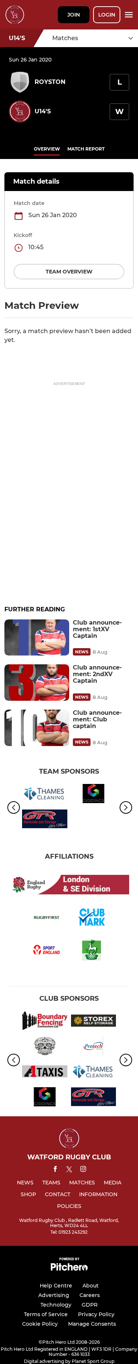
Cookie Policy (40, 1324)
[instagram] (83, 1170)
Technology (55, 1304)
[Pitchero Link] (69, 1268)
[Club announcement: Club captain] (36, 728)
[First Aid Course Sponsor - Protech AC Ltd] (93, 1047)
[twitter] (69, 1170)
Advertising (53, 1295)
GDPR (90, 1304)
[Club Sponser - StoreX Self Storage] (93, 1022)
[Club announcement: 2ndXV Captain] (36, 682)
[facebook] (55, 1170)
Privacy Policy (96, 1314)
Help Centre (56, 1285)
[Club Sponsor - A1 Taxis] (44, 1073)
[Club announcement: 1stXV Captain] (36, 637)
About (90, 1285)
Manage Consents (92, 1324)
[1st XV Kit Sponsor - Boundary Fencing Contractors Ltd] (44, 1022)
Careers (89, 1295)
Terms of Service (46, 1314)
